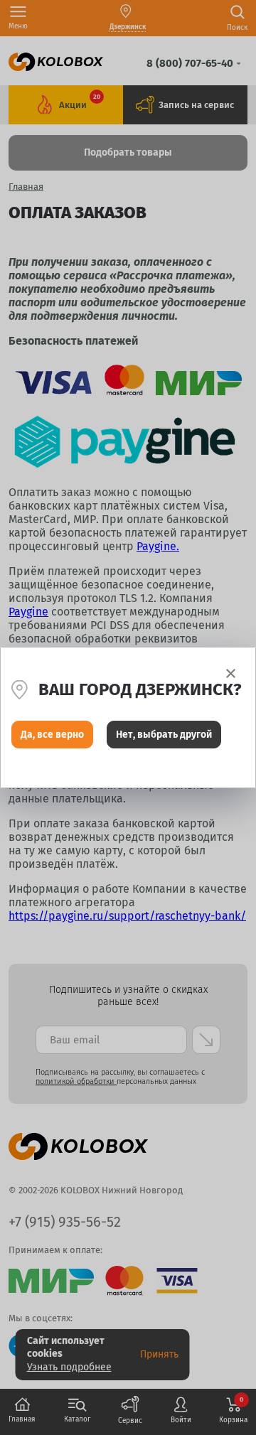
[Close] (230, 673)
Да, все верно (52, 735)
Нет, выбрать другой (164, 735)
